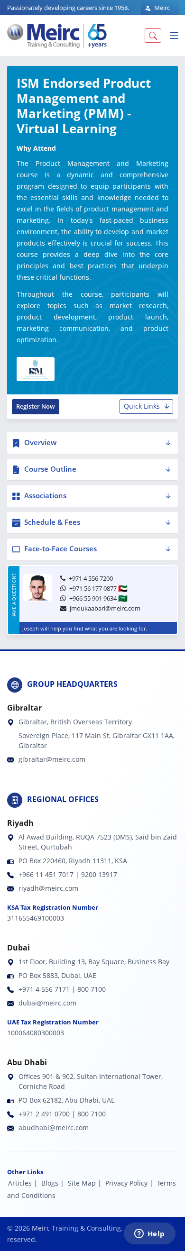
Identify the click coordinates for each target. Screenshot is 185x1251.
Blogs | (52, 1182)
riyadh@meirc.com (48, 888)
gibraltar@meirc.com (51, 759)
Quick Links (142, 406)
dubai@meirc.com (47, 1002)
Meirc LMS (157, 13)
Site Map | (85, 1182)
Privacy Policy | (129, 1182)
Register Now (35, 406)
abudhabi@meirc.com (53, 1127)
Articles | (22, 1182)
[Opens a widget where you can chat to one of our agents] (149, 1234)
